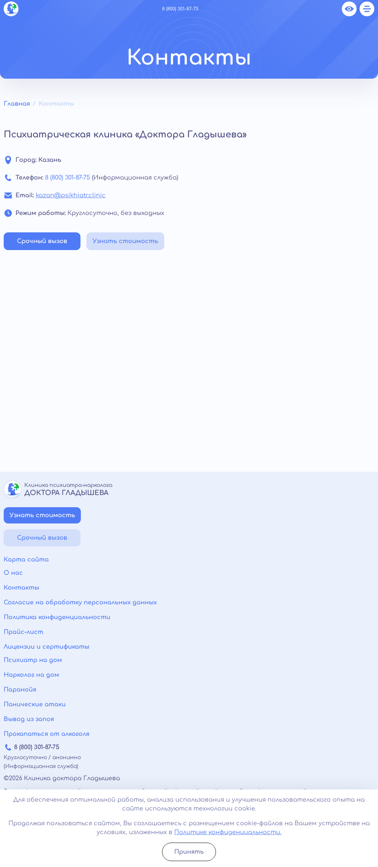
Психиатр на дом (33, 660)
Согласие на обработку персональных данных (80, 602)
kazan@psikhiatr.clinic (71, 195)
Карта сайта (26, 559)
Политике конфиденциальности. (227, 832)
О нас (13, 573)
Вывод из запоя (29, 719)
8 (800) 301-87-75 (180, 8)
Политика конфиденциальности (57, 617)
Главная (17, 103)
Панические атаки (35, 704)
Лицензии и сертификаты (46, 647)
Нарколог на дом (31, 675)
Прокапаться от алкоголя (46, 734)
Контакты (21, 587)
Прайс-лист (23, 632)
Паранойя (20, 689)
